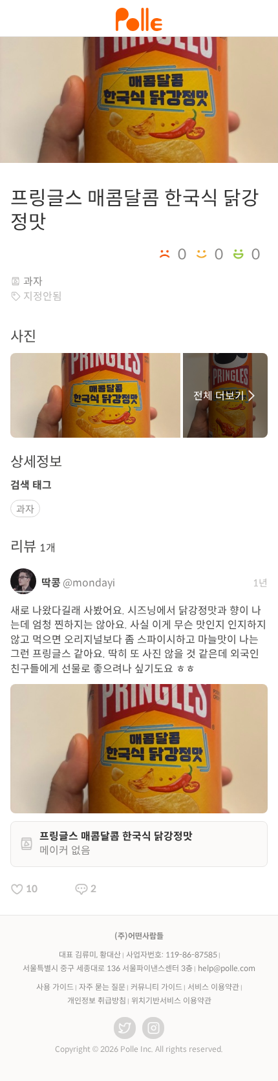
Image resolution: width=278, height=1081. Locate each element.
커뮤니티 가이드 (156, 987)
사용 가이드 (55, 987)
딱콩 (51, 583)
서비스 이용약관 (213, 987)
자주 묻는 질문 (102, 987)
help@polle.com (226, 968)
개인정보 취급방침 (96, 1000)
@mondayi (89, 583)
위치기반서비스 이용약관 (171, 1000)
